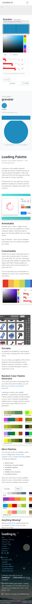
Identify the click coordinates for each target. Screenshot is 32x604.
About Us (5, 551)
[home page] (7, 2)
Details (25, 602)
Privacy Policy (6, 544)
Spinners (5, 557)
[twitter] (5, 553)
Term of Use (6, 542)
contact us (13, 525)
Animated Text (6, 564)
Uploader (5, 562)
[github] (8, 553)
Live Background (7, 569)
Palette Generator (7, 571)
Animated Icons (7, 560)
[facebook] (2, 553)
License (4, 546)
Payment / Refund (8, 540)
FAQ (3, 537)
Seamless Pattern (8, 566)
